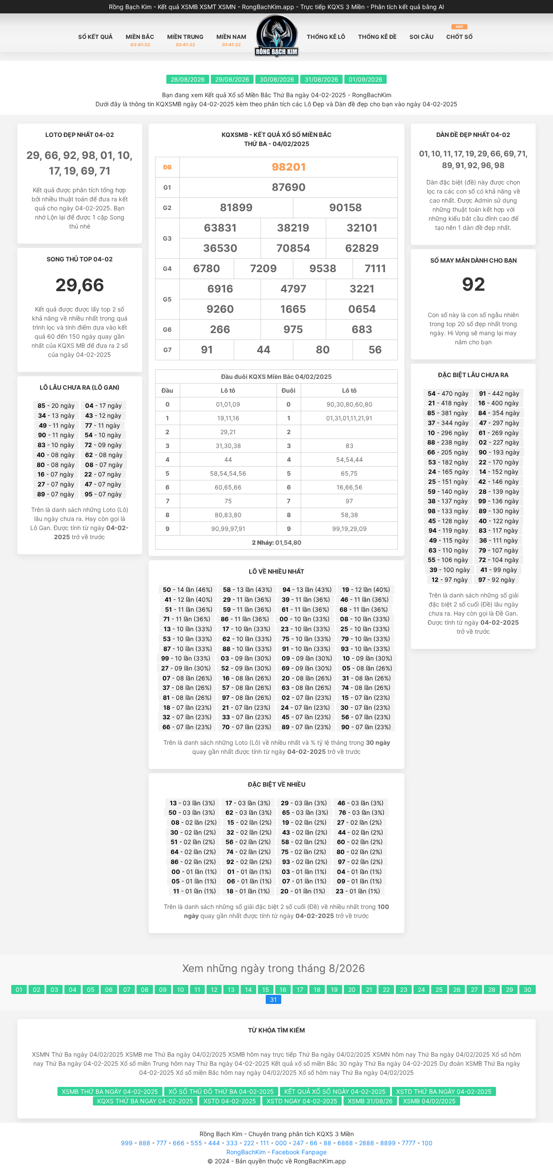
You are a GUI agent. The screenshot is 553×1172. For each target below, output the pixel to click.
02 (36, 989)
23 (403, 989)
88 (327, 1143)
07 (126, 989)
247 (298, 1143)
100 (427, 1143)
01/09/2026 (365, 79)
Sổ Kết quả (95, 36)
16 (283, 989)
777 (161, 1143)
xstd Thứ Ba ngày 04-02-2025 (444, 1091)
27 (474, 989)
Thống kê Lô (326, 36)
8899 (388, 1143)
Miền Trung (185, 40)
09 (163, 989)
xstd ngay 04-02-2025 (302, 1101)
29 (509, 989)
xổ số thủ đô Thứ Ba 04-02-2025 (221, 1091)
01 (19, 989)
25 (439, 989)
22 (386, 989)
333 (232, 1143)
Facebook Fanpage (299, 1152)
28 (492, 989)
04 (72, 989)
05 (91, 989)
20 (352, 989)
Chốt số (459, 32)
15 (265, 989)
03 (54, 989)
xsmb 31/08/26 (370, 1101)
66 (314, 1143)
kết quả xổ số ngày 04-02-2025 (335, 1091)
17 (300, 989)
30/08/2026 (277, 79)
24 (421, 989)
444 (214, 1143)
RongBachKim (246, 1152)
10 (180, 989)
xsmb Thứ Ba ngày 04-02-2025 (110, 1091)
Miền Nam (231, 40)
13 (231, 989)
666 (178, 1143)
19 (334, 989)
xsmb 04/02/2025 (429, 1101)
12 (214, 989)
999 (127, 1143)
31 (273, 999)
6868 (345, 1143)
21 (369, 989)
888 (144, 1143)
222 (249, 1143)
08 (145, 989)
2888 (366, 1143)
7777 (409, 1143)
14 (248, 989)
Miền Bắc (140, 40)
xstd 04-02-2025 (229, 1101)
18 (317, 989)
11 (197, 989)
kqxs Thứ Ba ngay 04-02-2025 (145, 1101)
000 (281, 1143)
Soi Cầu (421, 36)
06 (109, 989)
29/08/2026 (232, 79)
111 (264, 1143)
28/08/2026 (188, 79)
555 (196, 1143)
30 (527, 989)
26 (457, 989)
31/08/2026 (321, 79)
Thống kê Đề (377, 36)
